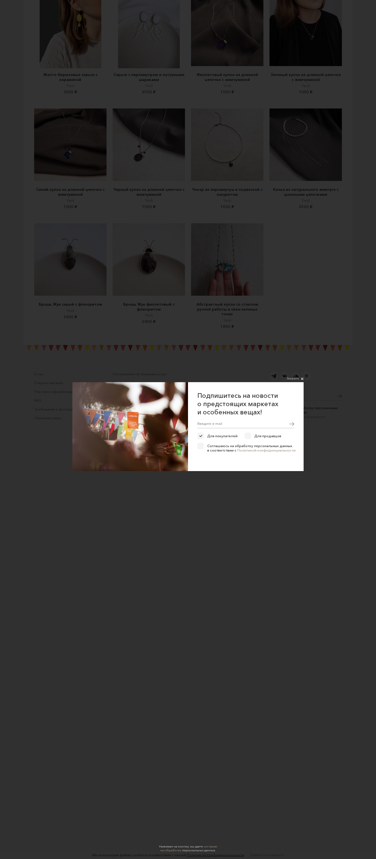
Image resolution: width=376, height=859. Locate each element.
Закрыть (293, 378)
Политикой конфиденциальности (266, 450)
